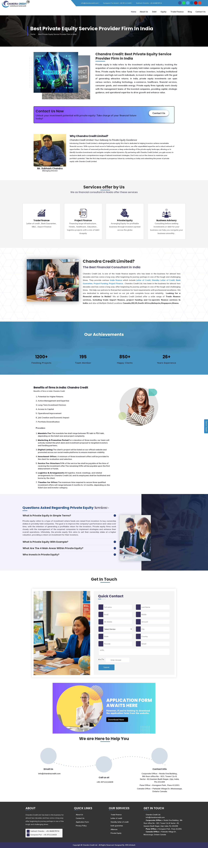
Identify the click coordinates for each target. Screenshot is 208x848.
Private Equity (125, 220)
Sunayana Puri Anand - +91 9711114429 (117, 3)
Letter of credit (116, 818)
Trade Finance (177, 12)
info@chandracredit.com (89, 3)
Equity (163, 12)
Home (133, 12)
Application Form (82, 822)
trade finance (116, 280)
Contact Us (159, 113)
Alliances (114, 829)
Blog (190, 12)
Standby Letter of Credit (163, 280)
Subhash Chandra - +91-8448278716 (149, 3)
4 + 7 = (101, 659)
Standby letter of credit (120, 822)
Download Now (116, 719)
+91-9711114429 (104, 782)
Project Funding (101, 283)
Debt (154, 12)
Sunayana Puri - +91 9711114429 (43, 835)
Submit (106, 667)
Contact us (200, 12)
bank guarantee (117, 826)
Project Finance (83, 220)
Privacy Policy (81, 826)
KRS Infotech (130, 845)
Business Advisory (166, 220)
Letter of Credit (143, 280)
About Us (144, 12)
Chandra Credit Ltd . (91, 845)
